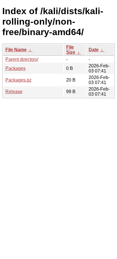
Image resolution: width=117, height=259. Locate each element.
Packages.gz (18, 80)
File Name (16, 49)
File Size (70, 50)
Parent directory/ (21, 59)
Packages (15, 68)
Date (94, 49)
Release (13, 91)
